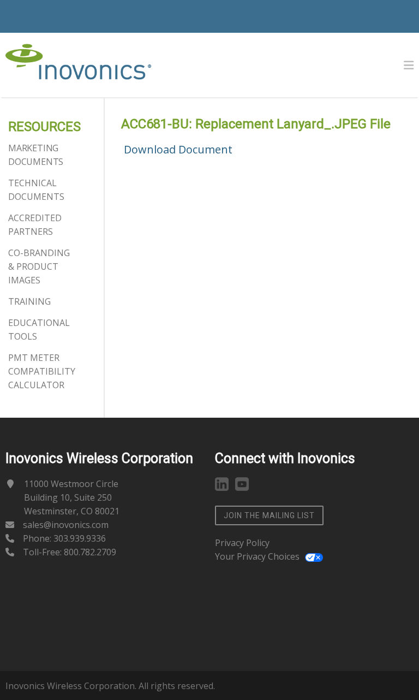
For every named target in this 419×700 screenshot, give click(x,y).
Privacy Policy (242, 543)
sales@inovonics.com (66, 525)
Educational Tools (39, 329)
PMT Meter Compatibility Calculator (41, 371)
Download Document (178, 149)
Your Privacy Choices (257, 556)
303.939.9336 (79, 538)
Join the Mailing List (269, 515)
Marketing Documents (35, 155)
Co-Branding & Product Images (39, 266)
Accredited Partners (35, 225)
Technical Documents (36, 190)
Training (29, 301)
